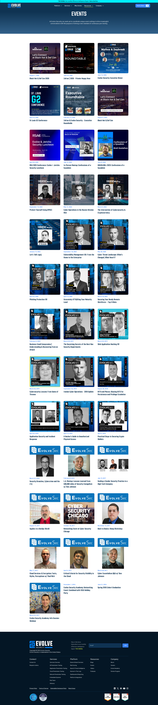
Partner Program (115, 671)
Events (92, 665)
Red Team (52, 680)
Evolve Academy (115, 668)
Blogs (91, 662)
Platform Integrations (76, 677)
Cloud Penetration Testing (57, 671)
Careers (113, 665)
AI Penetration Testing (56, 665)
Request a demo (34, 665)
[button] (58, 6)
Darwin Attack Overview (76, 662)
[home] (14, 6)
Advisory (52, 683)
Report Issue (71, 688)
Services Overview (55, 662)
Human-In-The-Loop (75, 671)
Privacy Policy (33, 688)
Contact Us (33, 662)
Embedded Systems (55, 677)
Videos (92, 668)
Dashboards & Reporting (76, 674)
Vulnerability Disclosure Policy (58, 688)
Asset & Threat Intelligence (77, 668)
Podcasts (93, 671)
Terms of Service (43, 688)
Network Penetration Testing (58, 674)
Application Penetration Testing (58, 668)
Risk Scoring (73, 665)
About (112, 662)
